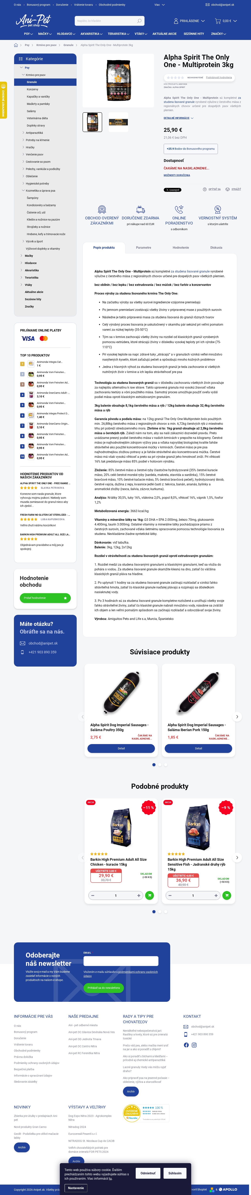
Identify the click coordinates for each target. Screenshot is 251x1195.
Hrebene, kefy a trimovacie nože (46, 234)
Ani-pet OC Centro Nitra (82, 1046)
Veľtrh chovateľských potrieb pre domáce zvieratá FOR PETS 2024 (88, 1149)
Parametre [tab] (143, 247)
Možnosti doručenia (177, 175)
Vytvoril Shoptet (197, 1189)
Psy (27, 67)
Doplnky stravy (36, 125)
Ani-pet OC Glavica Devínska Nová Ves (91, 1032)
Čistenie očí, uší (36, 212)
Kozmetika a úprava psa (40, 190)
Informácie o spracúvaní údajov (33, 1075)
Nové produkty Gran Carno (30, 1127)
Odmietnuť (148, 1173)
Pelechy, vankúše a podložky (43, 169)
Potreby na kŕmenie (37, 140)
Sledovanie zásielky (25, 1081)
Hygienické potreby (37, 183)
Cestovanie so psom (38, 161)
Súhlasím (175, 1173)
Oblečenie (32, 176)
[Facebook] (186, 1044)
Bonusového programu (201, 148)
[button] (154, 765)
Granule (32, 82)
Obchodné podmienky (112, 4)
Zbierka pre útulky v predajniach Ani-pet (36, 1117)
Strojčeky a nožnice (38, 226)
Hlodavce (31, 263)
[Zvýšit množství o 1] (139, 895)
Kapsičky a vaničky (38, 96)
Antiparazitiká (34, 132)
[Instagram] (194, 1044)
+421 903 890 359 (42, 652)
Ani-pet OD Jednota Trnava (84, 1039)
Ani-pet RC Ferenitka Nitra (84, 1053)
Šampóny (32, 197)
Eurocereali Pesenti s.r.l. (82, 1133)
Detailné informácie (176, 118)
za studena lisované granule (190, 271)
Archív (131, 1091)
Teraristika (31, 277)
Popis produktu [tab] (104, 247)
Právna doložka (23, 1056)
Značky (29, 306)
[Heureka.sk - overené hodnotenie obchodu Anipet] (146, 1113)
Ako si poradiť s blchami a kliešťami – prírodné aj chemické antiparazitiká (145, 1058)
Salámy (31, 111)
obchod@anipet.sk (43, 643)
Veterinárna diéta (37, 118)
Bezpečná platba (24, 1069)
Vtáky (28, 284)
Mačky (29, 255)
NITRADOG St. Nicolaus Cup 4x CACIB (91, 1140)
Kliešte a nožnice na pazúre (43, 219)
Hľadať (139, 20)
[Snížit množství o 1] (93, 895)
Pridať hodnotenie (35, 597)
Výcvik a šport (34, 241)
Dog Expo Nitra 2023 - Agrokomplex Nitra (90, 1117)
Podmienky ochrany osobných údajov (36, 1063)
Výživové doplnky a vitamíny (43, 248)
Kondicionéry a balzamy (41, 205)
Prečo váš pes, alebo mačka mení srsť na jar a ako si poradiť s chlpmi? (145, 1047)
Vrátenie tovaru (83, 4)
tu (110, 1178)
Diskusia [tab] (216, 247)
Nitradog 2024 (77, 1127)
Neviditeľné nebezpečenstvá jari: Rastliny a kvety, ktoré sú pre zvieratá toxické (145, 1034)
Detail (121, 748)
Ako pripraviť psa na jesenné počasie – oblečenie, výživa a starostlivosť (146, 1079)
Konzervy (32, 89)
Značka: (174, 87)
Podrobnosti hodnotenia (219, 77)
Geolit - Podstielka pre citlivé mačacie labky (36, 1135)
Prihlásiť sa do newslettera (104, 987)
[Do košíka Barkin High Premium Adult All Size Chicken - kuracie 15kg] (149, 895)
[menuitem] (29, 34)
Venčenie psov (34, 154)
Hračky (30, 147)
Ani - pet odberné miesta (83, 1025)
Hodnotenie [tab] (181, 247)
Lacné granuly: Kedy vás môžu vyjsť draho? (144, 1069)
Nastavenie (76, 1188)
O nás (17, 4)
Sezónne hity (33, 299)
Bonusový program (38, 4)
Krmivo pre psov (35, 75)
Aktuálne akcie (34, 292)
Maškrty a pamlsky (38, 103)
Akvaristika (32, 270)
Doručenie (62, 4)
